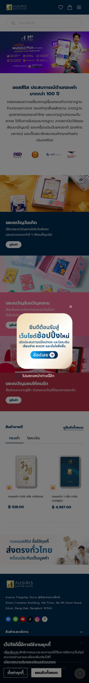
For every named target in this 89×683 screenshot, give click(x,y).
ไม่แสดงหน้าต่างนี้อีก (38, 376)
